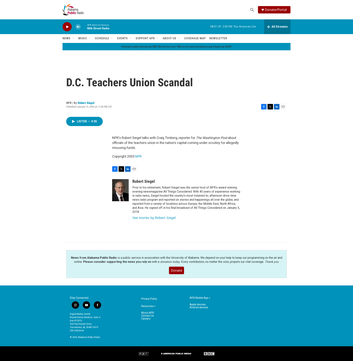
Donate (176, 270)
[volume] (78, 27)
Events (122, 38)
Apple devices (198, 304)
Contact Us (147, 315)
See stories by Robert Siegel (154, 217)
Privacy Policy (149, 298)
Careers (145, 318)
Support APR (145, 38)
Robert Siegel (86, 103)
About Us (169, 38)
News (66, 38)
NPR (138, 156)
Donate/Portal (276, 10)
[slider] (84, 27)
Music (82, 38)
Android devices (199, 307)
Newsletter (218, 38)
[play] (67, 27)
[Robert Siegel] (120, 190)
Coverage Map (195, 38)
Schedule (102, 38)
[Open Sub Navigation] (73, 38)
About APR (147, 312)
